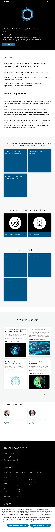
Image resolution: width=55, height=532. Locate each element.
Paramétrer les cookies (29, 527)
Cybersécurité (18, 494)
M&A (17, 496)
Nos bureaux (8, 463)
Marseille (6, 477)
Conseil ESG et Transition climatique (19, 489)
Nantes (5, 486)
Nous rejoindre (9, 456)
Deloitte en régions (33, 482)
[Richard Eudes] (32, 413)
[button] (44, 1)
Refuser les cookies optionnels (40, 525)
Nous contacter (8, 44)
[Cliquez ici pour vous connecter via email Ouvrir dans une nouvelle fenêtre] (7, 423)
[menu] (50, 2)
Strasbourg (6, 491)
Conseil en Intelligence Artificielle (18, 476)
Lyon (5, 480)
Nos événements (32, 475)
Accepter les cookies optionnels (17, 525)
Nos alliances (8, 467)
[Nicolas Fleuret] (7, 413)
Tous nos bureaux (7, 496)
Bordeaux (6, 483)
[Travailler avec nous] (47, 1)
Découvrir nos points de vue (42, 395)
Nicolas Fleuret (8, 418)
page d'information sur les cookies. (39, 521)
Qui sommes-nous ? (11, 460)
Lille (4, 488)
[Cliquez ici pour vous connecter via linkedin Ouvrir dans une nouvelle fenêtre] (5, 423)
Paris (5, 475)
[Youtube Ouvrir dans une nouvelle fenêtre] (10, 504)
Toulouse (6, 494)
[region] (27, 519)
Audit (17, 481)
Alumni (30, 484)
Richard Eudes (33, 418)
